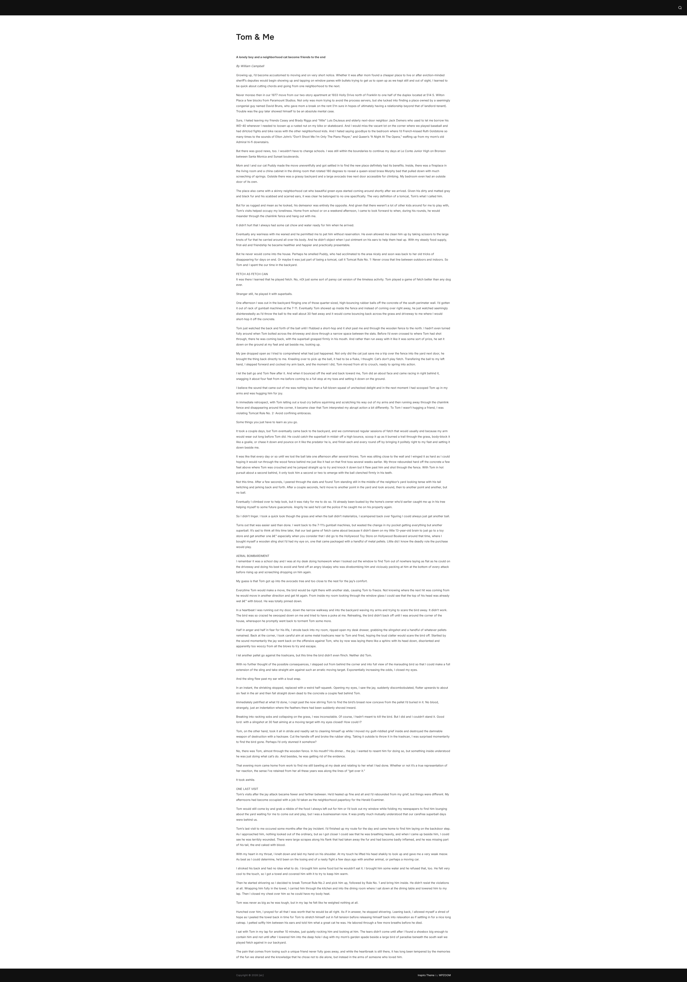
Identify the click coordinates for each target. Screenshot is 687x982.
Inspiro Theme (426, 975)
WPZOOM (445, 975)
